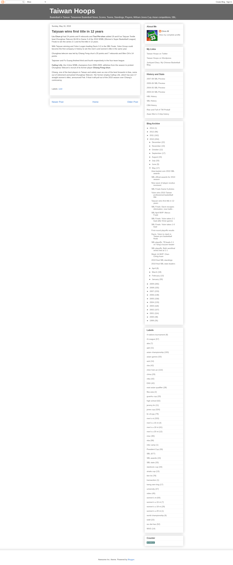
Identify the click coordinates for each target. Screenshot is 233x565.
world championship (155, 515)
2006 (152, 295)
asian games (152, 357)
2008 (152, 288)
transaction (151, 480)
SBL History (152, 101)
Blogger (131, 559)
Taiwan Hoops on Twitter (157, 54)
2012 (152, 132)
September (157, 153)
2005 (152, 299)
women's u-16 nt (154, 502)
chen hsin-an (152, 370)
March (155, 272)
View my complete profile (169, 35)
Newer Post (58, 102)
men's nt (150, 418)
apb (148, 348)
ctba (148, 379)
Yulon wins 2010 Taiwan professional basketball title (162, 195)
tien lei (149, 476)
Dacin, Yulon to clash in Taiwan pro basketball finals (161, 236)
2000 (152, 317)
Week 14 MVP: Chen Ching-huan (160, 255)
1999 (152, 320)
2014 (152, 128)
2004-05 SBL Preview (156, 88)
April (154, 268)
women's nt (151, 498)
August (155, 157)
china (149, 374)
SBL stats (151, 462)
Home (95, 102)
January (155, 279)
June (154, 164)
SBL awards (152, 458)
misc (149, 436)
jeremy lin (151, 405)
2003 (152, 306)
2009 (152, 284)
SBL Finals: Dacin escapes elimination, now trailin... (162, 208)
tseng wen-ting (153, 484)
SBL (148, 454)
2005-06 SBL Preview (156, 83)
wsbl (60, 89)
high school (151, 401)
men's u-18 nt (152, 427)
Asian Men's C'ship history (158, 114)
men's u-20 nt (152, 431)
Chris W (165, 31)
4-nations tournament (156, 335)
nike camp (151, 445)
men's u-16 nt (152, 423)
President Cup (153, 449)
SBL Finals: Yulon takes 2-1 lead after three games (163, 219)
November (156, 146)
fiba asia (150, 392)
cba (148, 365)
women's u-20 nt (154, 511)
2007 (152, 291)
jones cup (151, 409)
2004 (152, 302)
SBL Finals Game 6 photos (162, 189)
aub (148, 361)
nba (148, 440)
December (156, 142)
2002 (152, 310)
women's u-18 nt (154, 506)
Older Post (132, 102)
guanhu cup (152, 396)
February (156, 276)
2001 (152, 313)
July (154, 161)
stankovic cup (152, 467)
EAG (149, 383)
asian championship (155, 352)
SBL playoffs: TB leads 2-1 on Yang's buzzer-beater (162, 243)
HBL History (152, 96)
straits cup (151, 471)
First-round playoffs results (162, 230)
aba (148, 343)
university (151, 489)
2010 (152, 139)
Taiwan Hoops (72, 11)
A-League (151, 339)
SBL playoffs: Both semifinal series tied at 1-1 (163, 249)
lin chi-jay (151, 414)
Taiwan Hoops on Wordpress (159, 58)
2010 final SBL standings (161, 260)
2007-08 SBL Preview (156, 79)
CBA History (152, 105)
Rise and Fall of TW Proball (158, 110)
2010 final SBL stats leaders (163, 264)
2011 (152, 135)
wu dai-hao (151, 524)
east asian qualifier (155, 387)
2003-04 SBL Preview (156, 92)
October (155, 150)
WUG (149, 529)
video (149, 493)
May (154, 168)
